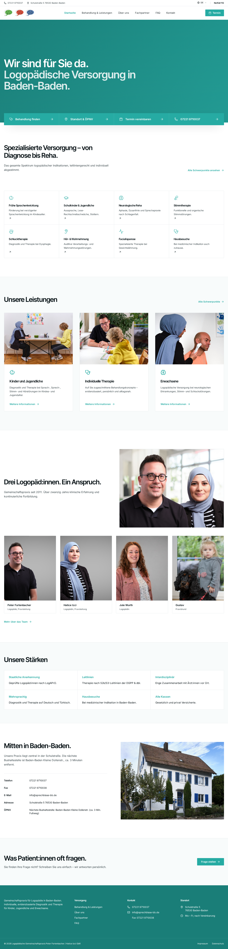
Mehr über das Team (16, 621)
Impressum (202, 943)
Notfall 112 (219, 3)
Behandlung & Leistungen (97, 12)
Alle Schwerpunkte (209, 301)
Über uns (123, 12)
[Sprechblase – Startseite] (19, 13)
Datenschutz (218, 943)
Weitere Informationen (22, 404)
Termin (217, 12)
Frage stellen (208, 861)
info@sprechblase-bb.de (43, 795)
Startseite (70, 12)
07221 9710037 (15, 3)
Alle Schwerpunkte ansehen (204, 170)
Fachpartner (142, 12)
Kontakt (170, 12)
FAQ (158, 12)
